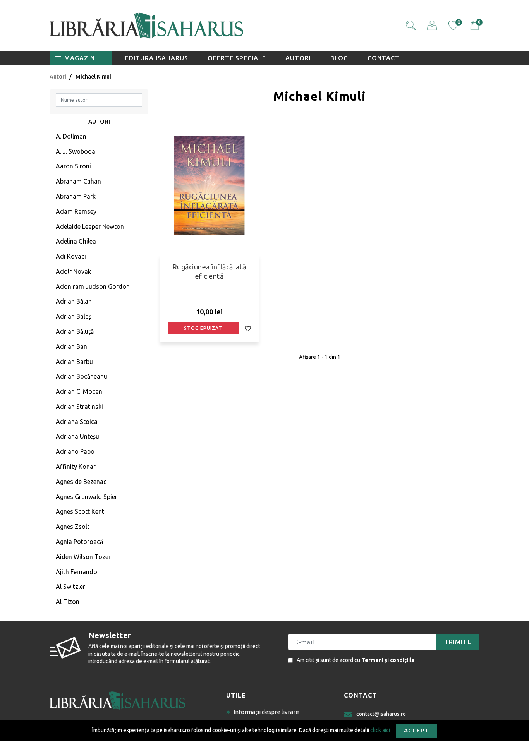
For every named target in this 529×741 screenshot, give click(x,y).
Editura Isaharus (156, 58)
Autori (298, 58)
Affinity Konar (76, 466)
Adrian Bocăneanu (81, 376)
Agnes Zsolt (72, 526)
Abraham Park (76, 196)
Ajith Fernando (76, 571)
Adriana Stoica (77, 421)
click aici (380, 730)
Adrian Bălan (74, 301)
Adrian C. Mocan (79, 391)
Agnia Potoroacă (79, 541)
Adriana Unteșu (77, 436)
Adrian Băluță (75, 331)
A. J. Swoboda (75, 151)
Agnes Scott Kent (80, 511)
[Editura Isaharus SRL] (191, 25)
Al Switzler (70, 586)
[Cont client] (432, 25)
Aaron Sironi (73, 166)
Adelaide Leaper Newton (90, 226)
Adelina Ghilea (76, 241)
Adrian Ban (71, 346)
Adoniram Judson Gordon (93, 286)
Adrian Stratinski (79, 406)
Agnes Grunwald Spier (86, 496)
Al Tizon (67, 601)
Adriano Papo (75, 451)
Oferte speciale (237, 58)
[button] (411, 25)
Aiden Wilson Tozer (83, 556)
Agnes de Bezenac (81, 481)
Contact (384, 58)
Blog (339, 58)
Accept (416, 730)
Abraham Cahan (78, 181)
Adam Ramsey (76, 211)
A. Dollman (71, 136)
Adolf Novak (73, 271)
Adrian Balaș (73, 316)
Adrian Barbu (74, 361)
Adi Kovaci (71, 256)
